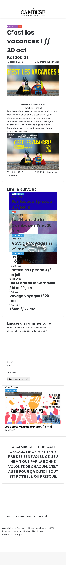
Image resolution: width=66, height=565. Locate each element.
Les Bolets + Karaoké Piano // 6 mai (28, 427)
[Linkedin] (20, 175)
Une (20, 26)
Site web (11, 372)
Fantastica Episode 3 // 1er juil (32, 204)
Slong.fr (18, 534)
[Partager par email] (23, 175)
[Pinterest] (21, 175)
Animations (12, 26)
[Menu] (3, 13)
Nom (10, 362)
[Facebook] (0, 547)
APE (25, 131)
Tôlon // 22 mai (27, 261)
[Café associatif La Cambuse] (33, 12)
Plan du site (37, 531)
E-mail (11, 365)
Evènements (18, 194)
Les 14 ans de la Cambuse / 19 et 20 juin (32, 225)
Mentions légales (22, 531)
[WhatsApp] (1, 547)
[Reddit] (22, 175)
